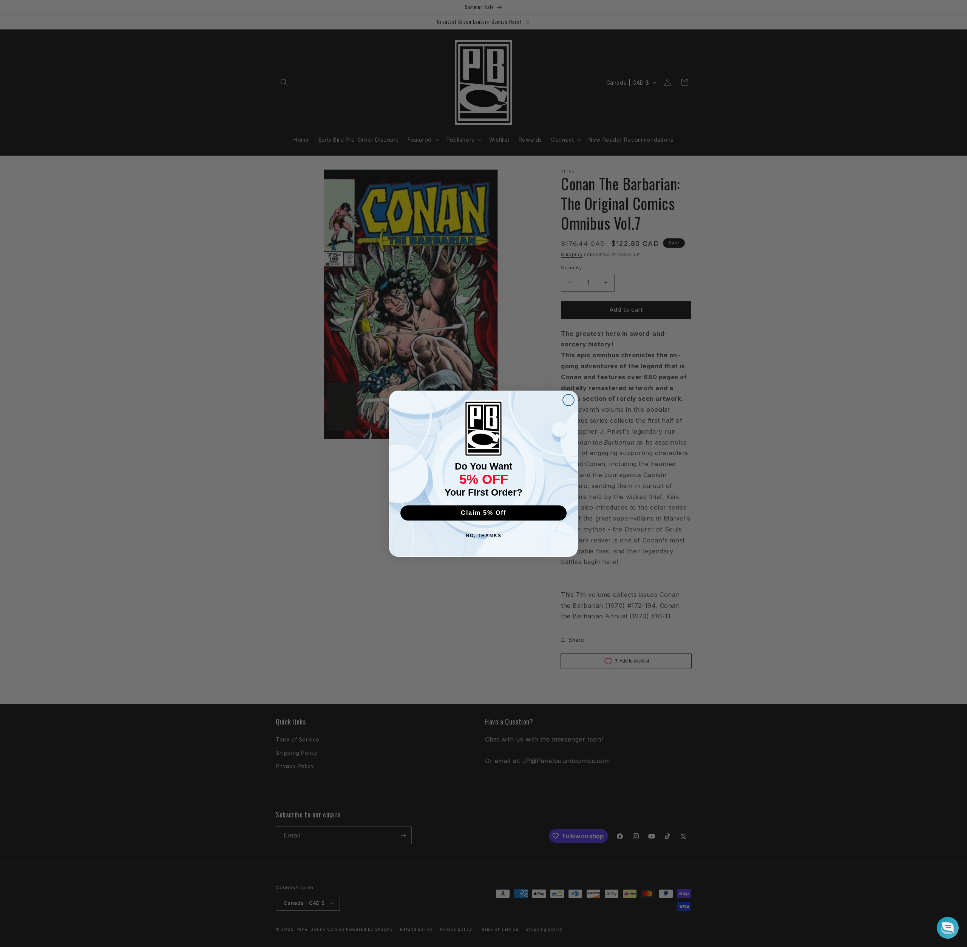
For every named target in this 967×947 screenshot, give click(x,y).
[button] (948, 928)
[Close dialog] (568, 400)
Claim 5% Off (483, 513)
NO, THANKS (484, 535)
